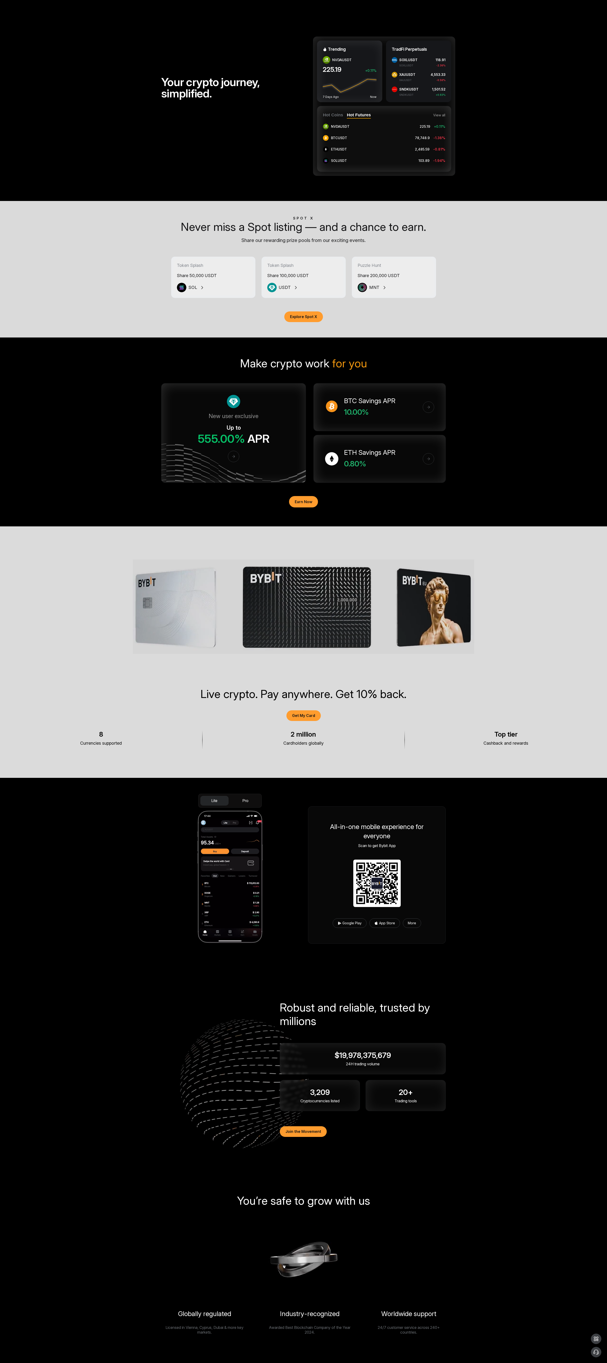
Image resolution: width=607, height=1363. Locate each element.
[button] (596, 1339)
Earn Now (303, 501)
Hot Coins (333, 115)
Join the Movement (303, 1131)
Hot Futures (359, 115)
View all (439, 115)
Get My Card (303, 715)
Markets (57, 6)
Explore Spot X (303, 316)
